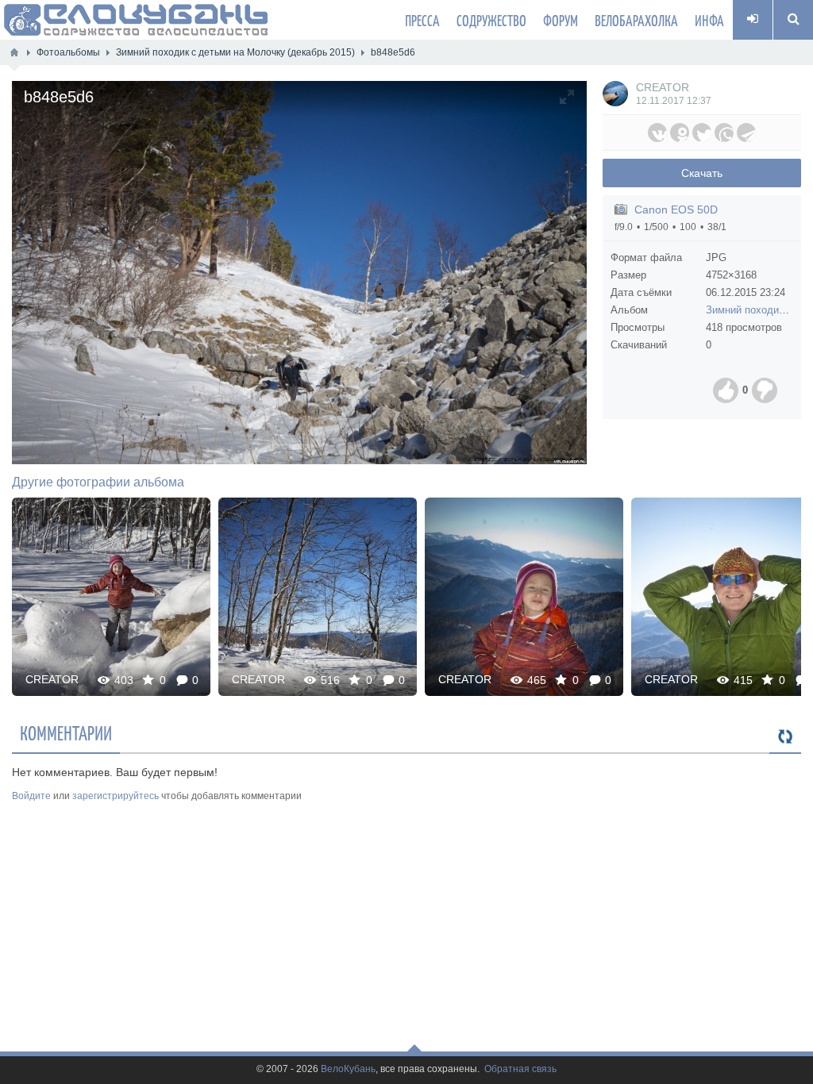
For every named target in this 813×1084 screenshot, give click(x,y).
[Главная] (14, 52)
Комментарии (66, 732)
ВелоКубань (348, 1069)
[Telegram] (746, 132)
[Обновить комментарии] (785, 737)
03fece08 (317, 596)
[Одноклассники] (679, 132)
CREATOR (662, 87)
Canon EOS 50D (676, 209)
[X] (701, 132)
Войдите (31, 795)
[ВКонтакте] (657, 132)
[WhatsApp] (724, 132)
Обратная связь (520, 1069)
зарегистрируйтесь (115, 795)
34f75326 (111, 596)
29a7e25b (524, 596)
